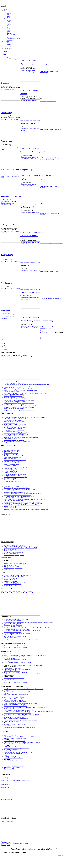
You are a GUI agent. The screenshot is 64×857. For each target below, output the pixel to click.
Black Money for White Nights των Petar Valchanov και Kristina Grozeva (22, 630)
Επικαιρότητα (7, 41)
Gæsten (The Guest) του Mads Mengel (13, 620)
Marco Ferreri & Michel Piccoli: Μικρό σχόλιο (15, 477)
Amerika (9, 17)
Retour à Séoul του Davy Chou (11, 486)
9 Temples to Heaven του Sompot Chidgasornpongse (17, 669)
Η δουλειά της (6, 283)
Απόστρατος (5, 83)
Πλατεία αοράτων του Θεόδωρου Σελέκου (14, 704)
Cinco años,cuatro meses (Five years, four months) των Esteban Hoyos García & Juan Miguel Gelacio (29, 622)
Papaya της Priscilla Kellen (10, 760)
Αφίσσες (9, 37)
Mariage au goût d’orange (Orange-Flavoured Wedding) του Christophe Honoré (23, 665)
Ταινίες (5, 10)
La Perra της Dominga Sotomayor (12, 671)
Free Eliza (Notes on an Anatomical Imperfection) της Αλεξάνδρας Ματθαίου (23, 386)
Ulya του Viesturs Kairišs (10, 658)
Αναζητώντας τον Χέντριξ (11, 196)
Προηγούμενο (43, 332)
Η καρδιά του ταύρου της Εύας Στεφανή (14, 408)
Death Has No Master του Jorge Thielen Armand (16, 672)
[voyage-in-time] (5, 784)
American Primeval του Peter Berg (12, 438)
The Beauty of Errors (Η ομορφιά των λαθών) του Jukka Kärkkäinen (21, 715)
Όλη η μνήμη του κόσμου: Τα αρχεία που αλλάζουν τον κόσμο (19, 727)
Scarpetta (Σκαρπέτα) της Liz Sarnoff (13, 420)
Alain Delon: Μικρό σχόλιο (10, 465)
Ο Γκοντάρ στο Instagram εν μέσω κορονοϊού (15, 474)
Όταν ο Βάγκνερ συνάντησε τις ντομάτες (36, 321)
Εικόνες (6, 35)
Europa (8, 16)
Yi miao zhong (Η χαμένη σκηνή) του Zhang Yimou (17, 488)
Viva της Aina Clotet (9, 679)
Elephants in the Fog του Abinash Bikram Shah (15, 659)
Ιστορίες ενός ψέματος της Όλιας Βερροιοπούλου (16, 694)
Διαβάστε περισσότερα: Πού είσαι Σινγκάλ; (51, 129)
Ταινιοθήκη (9, 40)
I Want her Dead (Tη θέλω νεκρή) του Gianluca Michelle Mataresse (20, 720)
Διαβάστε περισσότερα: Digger (28, 60)
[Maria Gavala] (16, 780)
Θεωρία (9, 33)
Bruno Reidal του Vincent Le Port (12, 490)
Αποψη (8, 28)
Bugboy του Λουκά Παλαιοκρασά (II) (13, 700)
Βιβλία (8, 31)
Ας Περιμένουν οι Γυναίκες (31, 179)
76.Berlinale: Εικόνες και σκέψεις (12, 767)
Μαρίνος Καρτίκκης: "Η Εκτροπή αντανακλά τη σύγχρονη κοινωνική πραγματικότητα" (25, 393)
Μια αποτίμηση (7, 690)
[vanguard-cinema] (6, 557)
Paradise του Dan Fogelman (11, 431)
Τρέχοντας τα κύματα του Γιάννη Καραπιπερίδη (15, 701)
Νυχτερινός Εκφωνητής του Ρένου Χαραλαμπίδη (16, 397)
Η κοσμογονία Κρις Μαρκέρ (11, 453)
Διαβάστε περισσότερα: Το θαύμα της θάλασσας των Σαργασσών (49, 158)
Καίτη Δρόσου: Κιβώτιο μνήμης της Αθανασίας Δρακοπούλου (19, 403)
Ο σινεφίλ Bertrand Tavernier (11, 451)
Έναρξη (42, 331)
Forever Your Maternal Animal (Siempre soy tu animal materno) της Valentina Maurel (25, 655)
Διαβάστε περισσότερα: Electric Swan (29, 148)
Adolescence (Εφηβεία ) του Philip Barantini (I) (15, 433)
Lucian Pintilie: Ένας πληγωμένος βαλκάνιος (15, 460)
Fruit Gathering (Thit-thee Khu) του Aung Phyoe (16, 619)
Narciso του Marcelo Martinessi (11, 749)
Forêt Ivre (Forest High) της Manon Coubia (14, 741)
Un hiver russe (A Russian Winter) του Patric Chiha (16, 748)
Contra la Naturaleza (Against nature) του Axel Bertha (17, 633)
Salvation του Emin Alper (10, 735)
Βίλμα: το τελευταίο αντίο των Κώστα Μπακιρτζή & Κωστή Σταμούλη (21, 703)
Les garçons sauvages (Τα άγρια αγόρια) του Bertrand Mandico (19, 496)
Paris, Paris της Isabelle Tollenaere (12, 623)
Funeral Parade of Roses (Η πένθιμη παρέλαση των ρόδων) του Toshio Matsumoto (24, 499)
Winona (23, 94)
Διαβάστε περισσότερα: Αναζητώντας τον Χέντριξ (32, 203)
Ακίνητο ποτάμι (7, 255)
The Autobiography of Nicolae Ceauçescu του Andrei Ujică (18, 710)
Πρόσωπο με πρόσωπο (29, 207)
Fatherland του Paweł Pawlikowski (12, 634)
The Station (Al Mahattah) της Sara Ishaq (14, 678)
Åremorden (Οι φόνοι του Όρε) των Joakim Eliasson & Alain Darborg (21, 437)
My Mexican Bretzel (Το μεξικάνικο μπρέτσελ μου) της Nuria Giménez (21, 714)
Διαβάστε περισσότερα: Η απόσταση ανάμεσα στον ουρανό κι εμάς (37, 175)
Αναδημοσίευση (11, 34)
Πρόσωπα (6, 18)
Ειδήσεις (9, 42)
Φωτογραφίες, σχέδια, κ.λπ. (14, 38)
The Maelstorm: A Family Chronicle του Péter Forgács (17, 713)
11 (4, 345)
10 (4, 343)
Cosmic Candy (6, 113)
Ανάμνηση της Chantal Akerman (12, 450)
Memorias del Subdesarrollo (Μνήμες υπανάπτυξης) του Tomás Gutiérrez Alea (23, 503)
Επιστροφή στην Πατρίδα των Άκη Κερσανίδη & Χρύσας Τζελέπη (20, 405)
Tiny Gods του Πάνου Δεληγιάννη (12, 696)
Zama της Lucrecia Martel (10, 507)
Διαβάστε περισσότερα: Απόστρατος (29, 90)
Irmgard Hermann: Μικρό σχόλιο (12, 475)
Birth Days (24, 265)
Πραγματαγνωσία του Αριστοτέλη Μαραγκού (15, 697)
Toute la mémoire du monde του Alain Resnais (15, 706)
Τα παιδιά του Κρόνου (29, 236)
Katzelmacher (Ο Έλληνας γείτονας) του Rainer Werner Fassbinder (20, 489)
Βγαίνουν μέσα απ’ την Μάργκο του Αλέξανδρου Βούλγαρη (19, 400)
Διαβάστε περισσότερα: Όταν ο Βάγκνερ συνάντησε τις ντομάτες (50, 327)
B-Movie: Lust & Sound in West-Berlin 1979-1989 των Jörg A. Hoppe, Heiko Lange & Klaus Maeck (29, 711)
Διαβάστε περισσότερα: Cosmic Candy (30, 120)
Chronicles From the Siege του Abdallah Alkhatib (16, 743)
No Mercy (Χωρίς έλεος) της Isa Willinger (14, 717)
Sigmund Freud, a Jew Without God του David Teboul (17, 495)
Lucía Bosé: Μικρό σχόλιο (10, 471)
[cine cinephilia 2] (5, 845)
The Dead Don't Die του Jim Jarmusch (13, 500)
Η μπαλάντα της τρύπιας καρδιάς (33, 64)
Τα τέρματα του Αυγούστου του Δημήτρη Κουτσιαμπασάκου (19, 407)
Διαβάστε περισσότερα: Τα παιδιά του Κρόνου (51, 243)
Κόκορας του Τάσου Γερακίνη (11, 391)
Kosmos (9, 13)
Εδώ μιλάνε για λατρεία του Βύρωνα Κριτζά (15, 401)
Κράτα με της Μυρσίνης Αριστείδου (13, 381)
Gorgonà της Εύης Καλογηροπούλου (13, 394)
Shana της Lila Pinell (9, 675)
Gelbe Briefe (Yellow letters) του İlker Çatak (15, 636)
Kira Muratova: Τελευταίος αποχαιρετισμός (14, 461)
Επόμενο (6, 347)
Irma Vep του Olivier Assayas (11, 442)
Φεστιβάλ (9, 30)
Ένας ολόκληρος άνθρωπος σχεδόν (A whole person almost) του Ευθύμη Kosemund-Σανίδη (26, 384)
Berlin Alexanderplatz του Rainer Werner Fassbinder (17, 441)
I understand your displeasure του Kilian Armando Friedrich (18, 752)
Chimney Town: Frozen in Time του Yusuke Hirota (16, 645)
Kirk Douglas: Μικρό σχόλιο (11, 472)
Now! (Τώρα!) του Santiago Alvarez (13, 708)
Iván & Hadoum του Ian (10, 746)
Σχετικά (59, 855)
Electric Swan (6, 141)
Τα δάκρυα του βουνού (9, 225)
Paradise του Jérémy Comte (10, 750)
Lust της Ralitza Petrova (10, 756)
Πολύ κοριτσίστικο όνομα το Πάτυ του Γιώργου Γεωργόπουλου (20, 389)
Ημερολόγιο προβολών (9, 769)
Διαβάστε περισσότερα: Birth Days (49, 271)
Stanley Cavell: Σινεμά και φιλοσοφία (13, 457)
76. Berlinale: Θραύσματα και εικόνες (13, 766)
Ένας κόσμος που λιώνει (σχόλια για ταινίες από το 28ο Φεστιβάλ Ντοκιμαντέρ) (24, 689)
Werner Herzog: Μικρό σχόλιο (11, 464)
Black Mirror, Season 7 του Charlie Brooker (14, 430)
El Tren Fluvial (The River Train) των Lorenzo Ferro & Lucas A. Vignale (22, 742)
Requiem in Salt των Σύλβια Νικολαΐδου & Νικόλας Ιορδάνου (19, 398)
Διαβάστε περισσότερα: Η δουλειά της (30, 289)
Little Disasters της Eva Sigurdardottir (13, 428)
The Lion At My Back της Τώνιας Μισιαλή (14, 383)
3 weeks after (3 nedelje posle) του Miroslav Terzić (16, 629)
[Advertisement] (19, 3)
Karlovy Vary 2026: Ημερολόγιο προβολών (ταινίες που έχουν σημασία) (22, 639)
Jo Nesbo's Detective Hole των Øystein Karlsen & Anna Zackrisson (20, 418)
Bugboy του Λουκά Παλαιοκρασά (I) (13, 699)
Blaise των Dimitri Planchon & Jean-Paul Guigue (16, 647)
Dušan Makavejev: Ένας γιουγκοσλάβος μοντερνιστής (17, 455)
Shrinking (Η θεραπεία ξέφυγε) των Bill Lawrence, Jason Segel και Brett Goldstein (24, 417)
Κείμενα (6, 27)
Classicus (9, 11)
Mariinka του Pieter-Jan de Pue (11, 721)
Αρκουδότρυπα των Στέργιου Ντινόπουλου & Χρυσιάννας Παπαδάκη (21, 390)
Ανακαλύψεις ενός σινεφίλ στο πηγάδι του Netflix (16, 492)
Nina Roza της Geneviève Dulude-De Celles (15, 738)
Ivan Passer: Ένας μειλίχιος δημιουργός (13, 468)
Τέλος (5, 349)
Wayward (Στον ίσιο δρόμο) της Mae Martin (15, 424)
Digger (3, 54)
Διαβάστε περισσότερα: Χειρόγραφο (29, 317)
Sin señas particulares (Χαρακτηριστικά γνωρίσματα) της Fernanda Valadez (22, 493)
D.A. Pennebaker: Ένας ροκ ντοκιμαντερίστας (15, 467)
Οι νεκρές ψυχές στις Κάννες (11, 506)
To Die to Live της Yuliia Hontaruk (12, 632)
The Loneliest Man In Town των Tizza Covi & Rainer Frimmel (19, 736)
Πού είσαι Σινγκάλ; (28, 123)
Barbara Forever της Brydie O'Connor (13, 758)
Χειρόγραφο (5, 310)
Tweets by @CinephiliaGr (7, 821)
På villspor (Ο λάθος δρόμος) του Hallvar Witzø (15, 435)
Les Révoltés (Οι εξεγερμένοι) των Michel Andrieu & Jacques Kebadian (22, 505)
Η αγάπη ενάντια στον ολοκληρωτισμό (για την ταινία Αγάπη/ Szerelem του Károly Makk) (26, 509)
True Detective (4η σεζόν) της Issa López (14, 440)
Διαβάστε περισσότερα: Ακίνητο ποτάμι (30, 262)
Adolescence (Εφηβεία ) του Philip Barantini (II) (16, 434)
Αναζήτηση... (4, 777)
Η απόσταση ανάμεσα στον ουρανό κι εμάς (17, 169)
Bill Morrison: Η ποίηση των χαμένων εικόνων (15, 724)
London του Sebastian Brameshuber (13, 753)
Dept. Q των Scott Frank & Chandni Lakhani (15, 427)
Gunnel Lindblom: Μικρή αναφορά (12, 479)
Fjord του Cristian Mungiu (10, 637)
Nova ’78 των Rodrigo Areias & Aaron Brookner (16, 718)
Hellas (8, 14)
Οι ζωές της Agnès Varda (10, 458)
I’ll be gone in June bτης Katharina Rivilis (14, 656)
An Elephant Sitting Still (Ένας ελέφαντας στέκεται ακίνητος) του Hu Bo (22, 502)
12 (4, 346)
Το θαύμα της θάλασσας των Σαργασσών (36, 152)
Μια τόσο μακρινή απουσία (31, 292)
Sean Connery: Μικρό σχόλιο (11, 478)
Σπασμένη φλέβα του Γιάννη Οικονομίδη (14, 387)
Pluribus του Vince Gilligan (10, 423)
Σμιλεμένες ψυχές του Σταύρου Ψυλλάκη (14, 404)
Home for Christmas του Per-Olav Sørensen (14, 421)
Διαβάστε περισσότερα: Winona (48, 101)
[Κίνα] (14, 843)
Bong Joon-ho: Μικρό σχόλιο (11, 470)
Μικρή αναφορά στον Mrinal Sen (12, 462)
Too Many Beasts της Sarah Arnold (12, 668)
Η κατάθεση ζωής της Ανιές (10, 454)
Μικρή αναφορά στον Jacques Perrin (13, 481)
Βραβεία (9, 44)
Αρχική (5, 9)
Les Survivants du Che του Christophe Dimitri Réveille (17, 662)
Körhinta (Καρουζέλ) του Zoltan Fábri (13, 497)
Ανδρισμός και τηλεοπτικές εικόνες (12, 425)
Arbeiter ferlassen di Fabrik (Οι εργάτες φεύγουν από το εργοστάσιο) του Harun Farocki (25, 707)
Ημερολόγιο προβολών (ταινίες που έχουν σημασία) (17, 691)
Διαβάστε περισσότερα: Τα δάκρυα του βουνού (32, 232)
